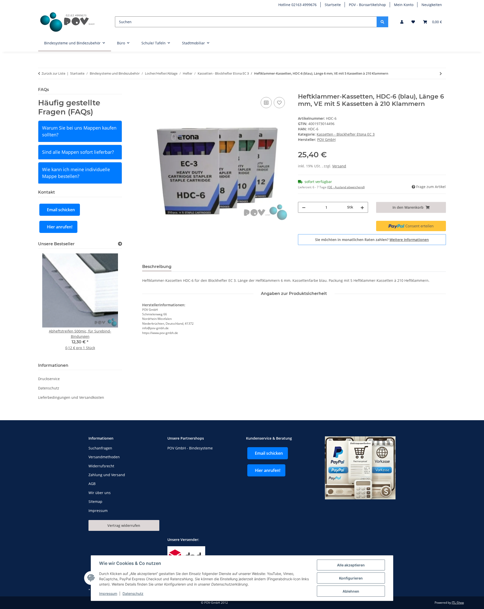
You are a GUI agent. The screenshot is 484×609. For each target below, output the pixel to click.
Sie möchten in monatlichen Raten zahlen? (372, 239)
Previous (50, 304)
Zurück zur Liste (53, 73)
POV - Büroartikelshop (367, 4)
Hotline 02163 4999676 (297, 4)
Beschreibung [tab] (156, 266)
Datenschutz (133, 593)
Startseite (333, 4)
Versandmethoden (104, 456)
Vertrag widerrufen (123, 525)
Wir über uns (99, 492)
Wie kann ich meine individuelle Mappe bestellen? (76, 172)
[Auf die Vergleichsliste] (266, 102)
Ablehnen (351, 591)
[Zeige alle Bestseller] (120, 243)
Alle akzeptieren (351, 565)
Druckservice (49, 378)
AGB (92, 483)
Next (109, 304)
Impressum (108, 593)
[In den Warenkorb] (146, 90)
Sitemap (95, 501)
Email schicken (61, 209)
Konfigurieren (351, 578)
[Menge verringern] (303, 207)
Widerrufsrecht (101, 466)
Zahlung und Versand (106, 474)
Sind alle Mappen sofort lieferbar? (78, 152)
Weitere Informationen (409, 239)
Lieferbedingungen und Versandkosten (71, 397)
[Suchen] (382, 21)
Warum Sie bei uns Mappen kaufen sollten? (79, 131)
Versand (339, 166)
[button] (401, 22)
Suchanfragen (100, 448)
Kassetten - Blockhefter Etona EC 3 (346, 134)
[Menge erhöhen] (362, 207)
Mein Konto (403, 4)
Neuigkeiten (431, 4)
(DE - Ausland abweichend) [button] (346, 187)
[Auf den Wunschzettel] (279, 102)
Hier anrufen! (59, 227)
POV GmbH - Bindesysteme (190, 448)
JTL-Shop (458, 602)
